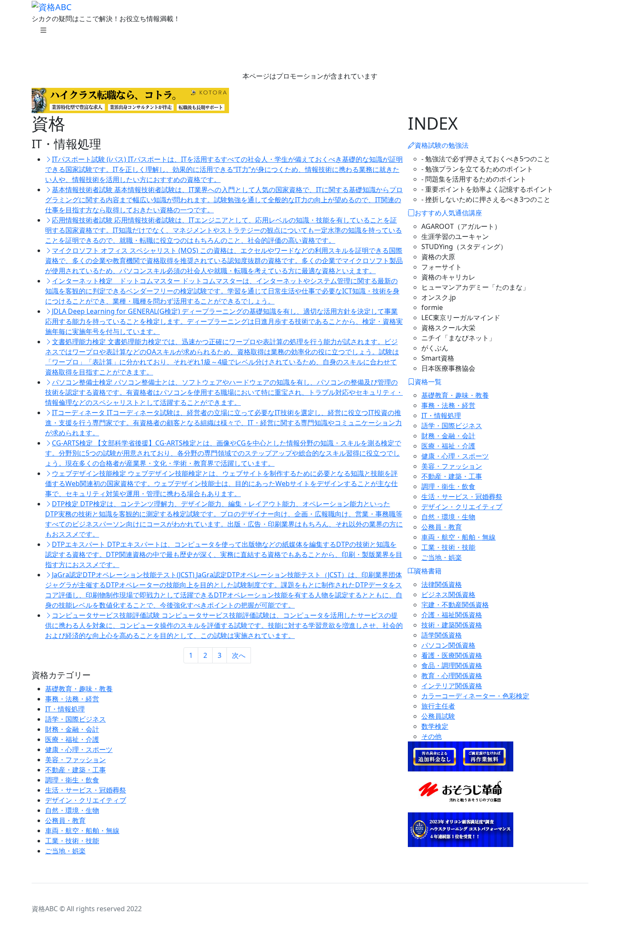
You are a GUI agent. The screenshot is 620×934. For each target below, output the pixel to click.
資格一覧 (208, 52)
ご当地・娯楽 (65, 850)
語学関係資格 (441, 635)
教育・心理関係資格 (451, 675)
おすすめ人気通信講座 (148, 52)
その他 (431, 736)
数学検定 (434, 726)
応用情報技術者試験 (223, 230)
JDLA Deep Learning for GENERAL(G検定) (224, 321)
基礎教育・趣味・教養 (79, 688)
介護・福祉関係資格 (451, 614)
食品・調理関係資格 (451, 665)
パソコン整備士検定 (224, 392)
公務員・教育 (65, 820)
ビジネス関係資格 (448, 594)
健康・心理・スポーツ (79, 749)
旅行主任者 (438, 706)
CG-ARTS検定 (223, 453)
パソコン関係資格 (448, 645)
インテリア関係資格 (451, 685)
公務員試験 (438, 716)
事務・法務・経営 (72, 698)
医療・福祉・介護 (72, 739)
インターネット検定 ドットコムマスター (222, 291)
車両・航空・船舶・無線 (82, 830)
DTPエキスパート (223, 554)
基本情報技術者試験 (224, 199)
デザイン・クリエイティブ (85, 800)
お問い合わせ (296, 52)
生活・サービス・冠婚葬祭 (85, 790)
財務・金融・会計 (72, 729)
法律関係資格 (441, 584)
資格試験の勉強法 (74, 52)
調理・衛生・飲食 (72, 780)
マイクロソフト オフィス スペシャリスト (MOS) (224, 260)
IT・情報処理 (65, 709)
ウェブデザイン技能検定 (221, 483)
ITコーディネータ (223, 422)
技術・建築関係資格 (451, 625)
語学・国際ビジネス (75, 719)
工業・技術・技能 (72, 840)
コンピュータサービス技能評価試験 (224, 625)
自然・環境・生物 (72, 810)
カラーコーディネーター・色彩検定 (475, 695)
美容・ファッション (75, 759)
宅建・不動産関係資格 (455, 604)
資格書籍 (249, 52)
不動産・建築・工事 (75, 769)
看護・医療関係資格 (451, 655)
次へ (238, 655)
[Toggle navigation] (43, 32)
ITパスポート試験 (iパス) (224, 169)
